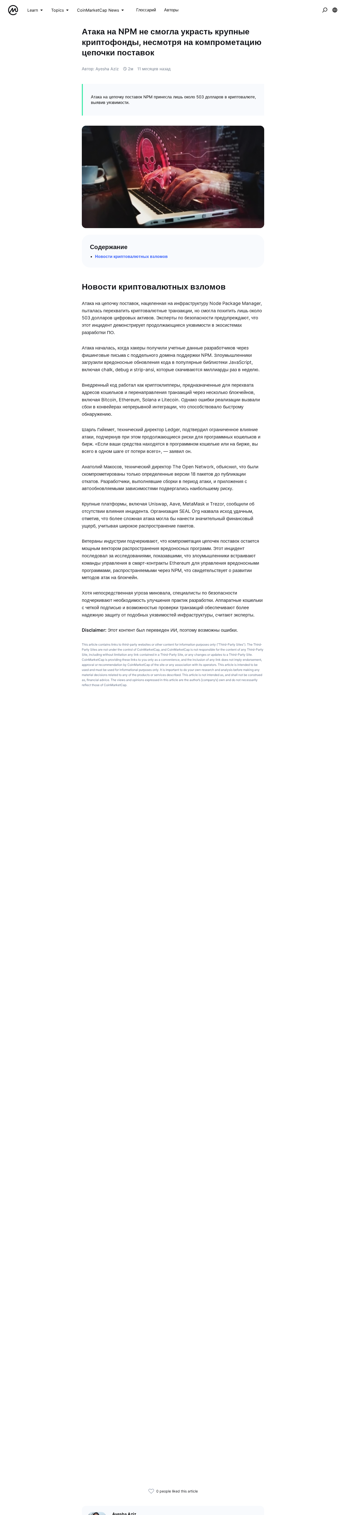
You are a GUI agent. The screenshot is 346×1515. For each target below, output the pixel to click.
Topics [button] (57, 10)
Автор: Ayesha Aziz (100, 68)
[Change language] (335, 10)
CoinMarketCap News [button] (98, 10)
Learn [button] (32, 10)
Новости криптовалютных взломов (131, 256)
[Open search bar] (325, 10)
